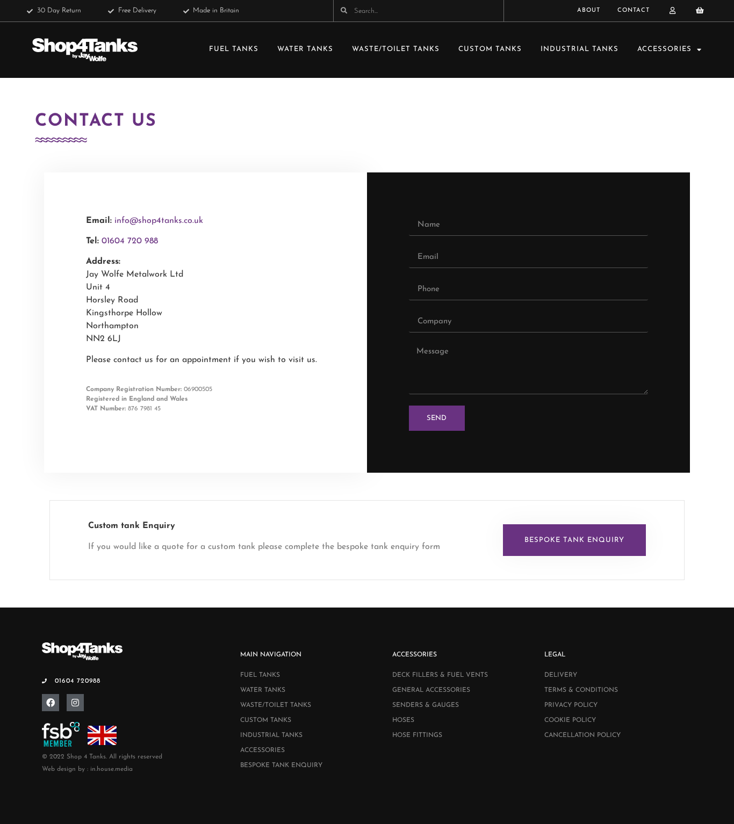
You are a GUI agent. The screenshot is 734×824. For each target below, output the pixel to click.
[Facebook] (50, 702)
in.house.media (111, 769)
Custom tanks (490, 49)
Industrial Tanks (579, 49)
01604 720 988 (130, 241)
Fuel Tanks (233, 49)
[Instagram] (75, 702)
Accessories (664, 49)
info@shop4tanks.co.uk (158, 220)
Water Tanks (305, 49)
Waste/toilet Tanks (396, 49)
